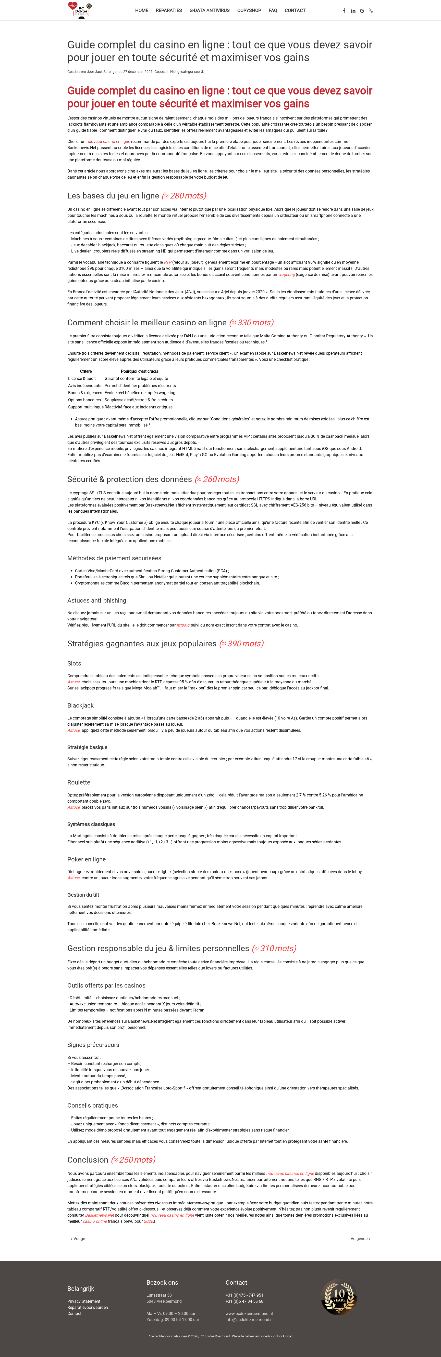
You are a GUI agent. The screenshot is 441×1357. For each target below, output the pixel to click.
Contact (295, 10)
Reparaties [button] (169, 10)
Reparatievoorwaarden (87, 1307)
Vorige (79, 1238)
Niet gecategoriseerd (186, 72)
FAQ (273, 10)
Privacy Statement (83, 1301)
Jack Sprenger (106, 72)
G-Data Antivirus (210, 10)
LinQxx (288, 1336)
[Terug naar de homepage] (80, 10)
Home (141, 10)
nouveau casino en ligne (108, 141)
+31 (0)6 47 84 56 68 (244, 1301)
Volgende (359, 1238)
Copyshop (249, 10)
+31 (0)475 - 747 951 (244, 1295)
